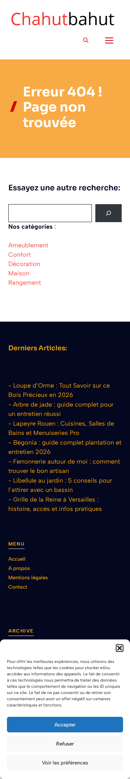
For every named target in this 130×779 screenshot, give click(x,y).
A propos (19, 568)
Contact (17, 587)
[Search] (108, 213)
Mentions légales (28, 577)
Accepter (65, 725)
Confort (19, 254)
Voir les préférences (65, 763)
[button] (119, 648)
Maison (18, 273)
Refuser (65, 744)
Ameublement (28, 245)
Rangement (24, 282)
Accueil (17, 559)
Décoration (24, 264)
